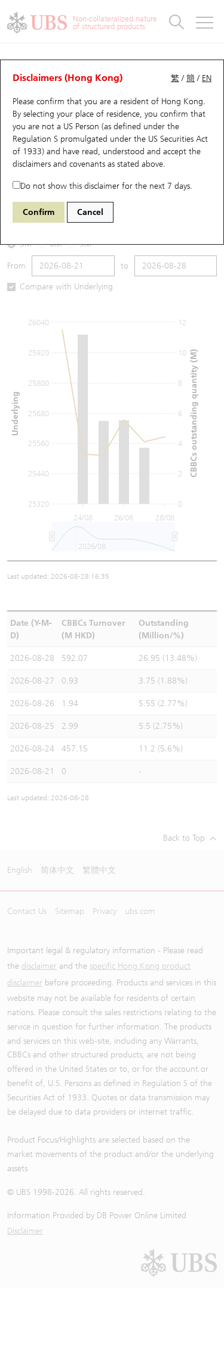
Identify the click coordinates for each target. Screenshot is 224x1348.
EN (206, 78)
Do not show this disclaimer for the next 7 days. (106, 186)
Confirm (38, 212)
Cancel (90, 212)
